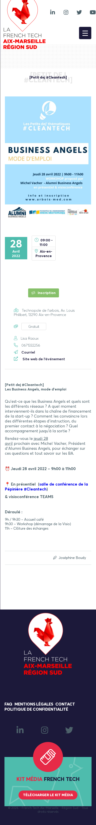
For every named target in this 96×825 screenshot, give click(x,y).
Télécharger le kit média (48, 795)
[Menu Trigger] (85, 33)
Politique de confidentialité (36, 710)
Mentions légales (34, 704)
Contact (65, 704)
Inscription (46, 293)
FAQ (8, 704)
